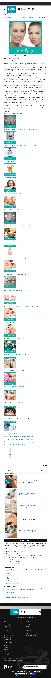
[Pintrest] (46, 465)
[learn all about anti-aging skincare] (10, 218)
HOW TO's (29, 631)
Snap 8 (8, 578)
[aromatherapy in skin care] (10, 346)
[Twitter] (44, 465)
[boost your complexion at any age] (10, 426)
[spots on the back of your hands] (10, 250)
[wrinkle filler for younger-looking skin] (10, 452)
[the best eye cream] (22, 442)
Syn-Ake (8, 580)
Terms (5, 651)
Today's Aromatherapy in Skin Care (13, 338)
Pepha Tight (9, 577)
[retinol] (10, 298)
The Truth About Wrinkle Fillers (12, 322)
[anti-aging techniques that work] (10, 201)
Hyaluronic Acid (10, 594)
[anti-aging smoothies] (10, 169)
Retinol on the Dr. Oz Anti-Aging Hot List (15, 290)
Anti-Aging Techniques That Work (13, 193)
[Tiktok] (25, 617)
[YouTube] (30, 617)
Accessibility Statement (10, 658)
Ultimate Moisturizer (11, 595)
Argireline (8, 573)
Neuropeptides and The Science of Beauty (15, 274)
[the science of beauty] (10, 282)
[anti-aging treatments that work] (10, 362)
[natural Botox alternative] (10, 266)
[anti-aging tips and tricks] (10, 185)
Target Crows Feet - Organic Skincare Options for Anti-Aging (21, 306)
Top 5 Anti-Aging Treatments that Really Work (17, 354)
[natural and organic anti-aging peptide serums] (10, 137)
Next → (43, 470)
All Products (7, 637)
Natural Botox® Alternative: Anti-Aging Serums (17, 258)
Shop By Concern (9, 633)
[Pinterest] (28, 617)
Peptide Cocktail (10, 592)
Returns (6, 649)
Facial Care (7, 624)
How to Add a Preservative (13, 563)
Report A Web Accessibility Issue (13, 660)
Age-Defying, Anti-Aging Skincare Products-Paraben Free (20, 145)
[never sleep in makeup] (10, 410)
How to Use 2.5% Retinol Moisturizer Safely (27, 518)
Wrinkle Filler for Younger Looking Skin (15, 444)
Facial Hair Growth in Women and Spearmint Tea (17, 226)
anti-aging (25, 63)
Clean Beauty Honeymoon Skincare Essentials (27, 505)
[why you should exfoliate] (10, 394)
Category (25, 17)
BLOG (28, 628)
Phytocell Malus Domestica (13, 583)
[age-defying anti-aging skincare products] (10, 153)
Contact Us (7, 656)
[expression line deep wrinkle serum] (19, 436)
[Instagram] (23, 617)
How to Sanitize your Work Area (15, 560)
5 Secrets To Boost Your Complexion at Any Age (17, 419)
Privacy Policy (8, 654)
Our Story (29, 624)
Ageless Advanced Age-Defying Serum (17, 597)
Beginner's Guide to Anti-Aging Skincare (15, 210)
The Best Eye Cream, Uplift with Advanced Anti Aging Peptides (21, 439)
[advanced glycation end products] (10, 121)
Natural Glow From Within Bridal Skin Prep (27, 493)
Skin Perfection (8, 93)
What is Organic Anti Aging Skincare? (14, 370)
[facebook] (41, 465)
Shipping (6, 647)
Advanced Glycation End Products (13, 113)
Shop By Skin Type (9, 631)
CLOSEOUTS (7, 639)
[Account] (7, 14)
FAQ (27, 626)
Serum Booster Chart (32, 635)
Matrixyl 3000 (9, 575)
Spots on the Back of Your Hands (13, 242)
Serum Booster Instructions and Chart (16, 565)
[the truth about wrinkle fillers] (10, 330)
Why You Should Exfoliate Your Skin (14, 386)
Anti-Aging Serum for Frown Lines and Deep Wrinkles (19, 434)
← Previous (8, 470)
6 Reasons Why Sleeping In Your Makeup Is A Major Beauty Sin (21, 402)
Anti (5, 78)
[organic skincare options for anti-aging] (10, 314)
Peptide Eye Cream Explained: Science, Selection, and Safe (30, 481)
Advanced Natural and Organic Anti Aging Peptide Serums (20, 129)
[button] (5, 9)
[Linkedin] (32, 617)
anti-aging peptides (35, 571)
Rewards (6, 645)
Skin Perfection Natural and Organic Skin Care (11, 17)
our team (18, 551)
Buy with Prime (8, 635)
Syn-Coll (8, 582)
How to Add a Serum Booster (14, 561)
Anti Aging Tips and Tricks (11, 177)
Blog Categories (14, 461)
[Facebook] (19, 617)
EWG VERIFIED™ (8, 628)
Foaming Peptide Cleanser (13, 599)
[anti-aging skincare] (10, 378)
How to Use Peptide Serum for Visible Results (27, 530)
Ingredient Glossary (31, 633)
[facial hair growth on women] (10, 234)
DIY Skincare (7, 626)
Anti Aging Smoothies (10, 161)
